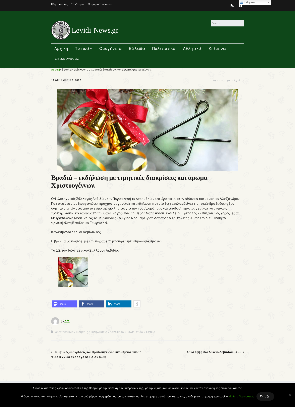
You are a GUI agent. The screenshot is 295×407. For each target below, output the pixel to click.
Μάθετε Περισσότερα (241, 396)
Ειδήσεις (82, 331)
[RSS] (233, 5)
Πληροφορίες (59, 4)
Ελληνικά (249, 2)
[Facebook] (240, 5)
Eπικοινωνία (66, 58)
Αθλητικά (192, 48)
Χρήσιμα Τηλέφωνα (100, 4)
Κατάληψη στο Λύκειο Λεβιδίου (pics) (213, 352)
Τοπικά (82, 48)
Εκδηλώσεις (99, 331)
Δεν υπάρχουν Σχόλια (228, 80)
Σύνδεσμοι (77, 4)
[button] (64, 303)
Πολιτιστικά (164, 48)
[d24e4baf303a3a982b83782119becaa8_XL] (73, 286)
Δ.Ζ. (67, 321)
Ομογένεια (110, 48)
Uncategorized (64, 331)
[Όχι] (290, 395)
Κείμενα (217, 48)
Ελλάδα (137, 48)
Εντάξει (265, 396)
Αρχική (61, 48)
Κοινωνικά (117, 331)
